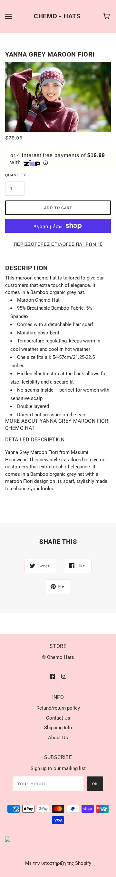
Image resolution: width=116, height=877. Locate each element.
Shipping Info (58, 728)
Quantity (14, 175)
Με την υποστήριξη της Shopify (58, 863)
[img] (52, 676)
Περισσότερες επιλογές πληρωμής (58, 244)
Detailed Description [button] (34, 440)
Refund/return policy (58, 708)
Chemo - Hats (57, 16)
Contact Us (58, 718)
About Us (58, 737)
